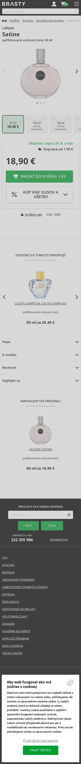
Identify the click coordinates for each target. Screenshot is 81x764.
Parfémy (15, 20)
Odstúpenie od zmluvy (18, 609)
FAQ (5, 558)
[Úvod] (4, 21)
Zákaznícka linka (22, 538)
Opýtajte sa (11, 380)
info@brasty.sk (59, 539)
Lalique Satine (40, 449)
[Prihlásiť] (54, 4)
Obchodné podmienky (18, 580)
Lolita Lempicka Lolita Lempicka (40, 303)
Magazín (8, 624)
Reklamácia (10, 602)
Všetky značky (12, 653)
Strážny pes (33, 215)
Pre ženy (28, 20)
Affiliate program (15, 638)
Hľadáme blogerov (16, 631)
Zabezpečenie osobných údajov (25, 587)
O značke (9, 355)
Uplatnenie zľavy (14, 616)
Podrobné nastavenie (40, 740)
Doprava (8, 594)
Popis (6, 342)
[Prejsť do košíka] (63, 4)
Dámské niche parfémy (50, 20)
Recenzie (9, 367)
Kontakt (8, 565)
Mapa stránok (12, 646)
